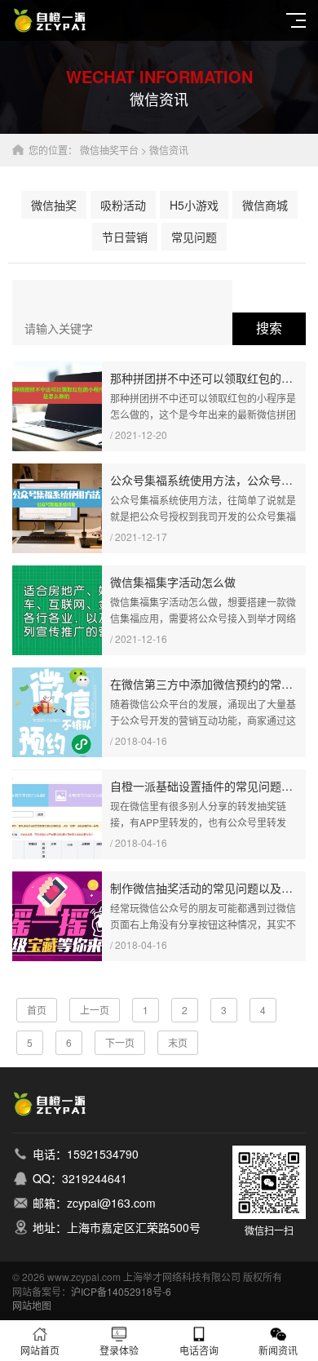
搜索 (269, 328)
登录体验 (119, 1350)
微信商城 (265, 205)
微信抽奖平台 (109, 150)
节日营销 (125, 236)
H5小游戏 (194, 205)
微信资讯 (168, 150)
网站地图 (31, 1305)
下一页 (120, 1042)
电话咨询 (199, 1350)
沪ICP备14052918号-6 (121, 1291)
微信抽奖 (54, 205)
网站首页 (40, 1350)
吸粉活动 (123, 205)
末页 (178, 1042)
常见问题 (194, 236)
